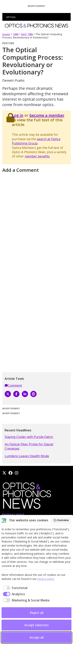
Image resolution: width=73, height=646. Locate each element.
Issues (6, 34)
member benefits (37, 156)
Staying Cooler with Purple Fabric (29, 437)
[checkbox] (14, 588)
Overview (63, 520)
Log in (17, 115)
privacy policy (45, 579)
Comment (15, 385)
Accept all (37, 637)
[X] (8, 394)
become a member (46, 115)
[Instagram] (16, 473)
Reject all (36, 613)
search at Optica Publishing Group (36, 141)
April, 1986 (27, 34)
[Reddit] (33, 394)
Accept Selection (36, 625)
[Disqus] (36, 222)
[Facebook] (16, 394)
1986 (15, 34)
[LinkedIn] (25, 394)
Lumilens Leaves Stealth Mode (27, 456)
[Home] (26, 497)
